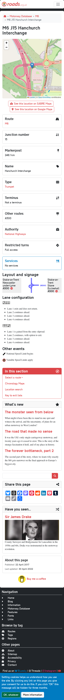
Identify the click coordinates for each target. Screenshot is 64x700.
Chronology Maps (14, 383)
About (11, 650)
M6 (37, 16)
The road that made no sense (28, 431)
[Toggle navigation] (58, 4)
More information (32, 694)
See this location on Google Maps (33, 109)
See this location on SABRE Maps (32, 103)
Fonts (11, 615)
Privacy (12, 661)
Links (10, 619)
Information (14, 605)
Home (11, 598)
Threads (35, 670)
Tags (10, 635)
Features (12, 612)
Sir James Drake (18, 516)
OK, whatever (11, 694)
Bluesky (22, 670)
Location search (14, 389)
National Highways (15, 234)
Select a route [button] (13, 377)
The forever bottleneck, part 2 (29, 450)
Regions (12, 638)
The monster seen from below (29, 412)
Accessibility (15, 657)
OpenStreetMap (44, 97)
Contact (12, 665)
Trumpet (9, 186)
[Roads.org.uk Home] (14, 4)
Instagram (50, 670)
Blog (10, 601)
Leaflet (32, 97)
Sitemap (12, 654)
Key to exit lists (13, 395)
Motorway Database (21, 16)
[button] (32, 66)
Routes (11, 631)
